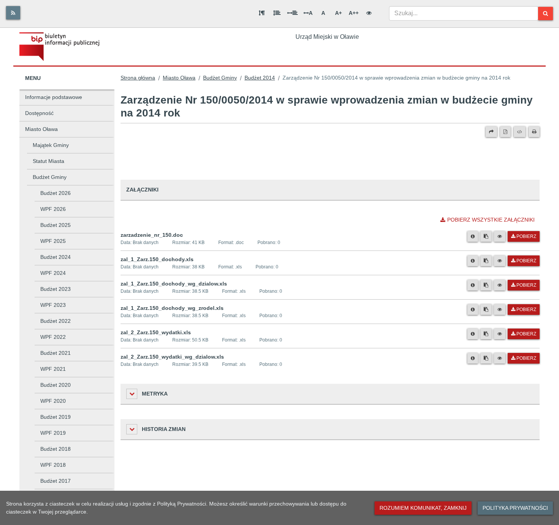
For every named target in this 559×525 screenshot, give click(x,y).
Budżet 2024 (55, 257)
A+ (338, 13)
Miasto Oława (41, 129)
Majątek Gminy (51, 145)
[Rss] (13, 12)
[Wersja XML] (520, 131)
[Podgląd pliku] (499, 236)
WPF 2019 (53, 433)
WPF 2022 (53, 337)
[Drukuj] (534, 131)
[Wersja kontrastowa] (368, 13)
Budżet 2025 (55, 225)
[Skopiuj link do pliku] (486, 236)
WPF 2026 (53, 209)
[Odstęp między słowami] (292, 13)
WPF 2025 (53, 241)
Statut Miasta (48, 161)
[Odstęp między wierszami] (276, 13)
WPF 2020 (53, 401)
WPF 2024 (53, 273)
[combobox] (463, 13)
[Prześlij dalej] (491, 131)
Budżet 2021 (55, 353)
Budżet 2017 (55, 481)
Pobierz (526, 236)
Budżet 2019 (55, 417)
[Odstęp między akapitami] (261, 13)
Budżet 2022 (55, 321)
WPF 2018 (53, 465)
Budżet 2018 (55, 449)
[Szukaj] (545, 13)
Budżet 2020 (55, 385)
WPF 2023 (53, 305)
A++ (354, 13)
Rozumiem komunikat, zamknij (423, 508)
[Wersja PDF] (505, 131)
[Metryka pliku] (472, 236)
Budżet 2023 (55, 289)
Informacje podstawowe (53, 97)
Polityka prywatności (515, 508)
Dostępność (39, 113)
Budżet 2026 (55, 193)
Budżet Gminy (50, 177)
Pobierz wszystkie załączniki (491, 220)
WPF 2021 (53, 369)
